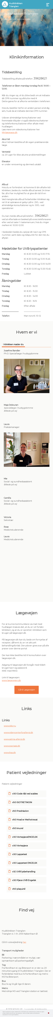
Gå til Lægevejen (26, 690)
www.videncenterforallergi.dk (18, 732)
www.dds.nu (10, 726)
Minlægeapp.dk (9, 132)
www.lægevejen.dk (11, 680)
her (24, 942)
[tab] (13, 345)
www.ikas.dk (10, 752)
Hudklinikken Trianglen (15, 5)
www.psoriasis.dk (12, 746)
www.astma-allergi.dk (14, 739)
